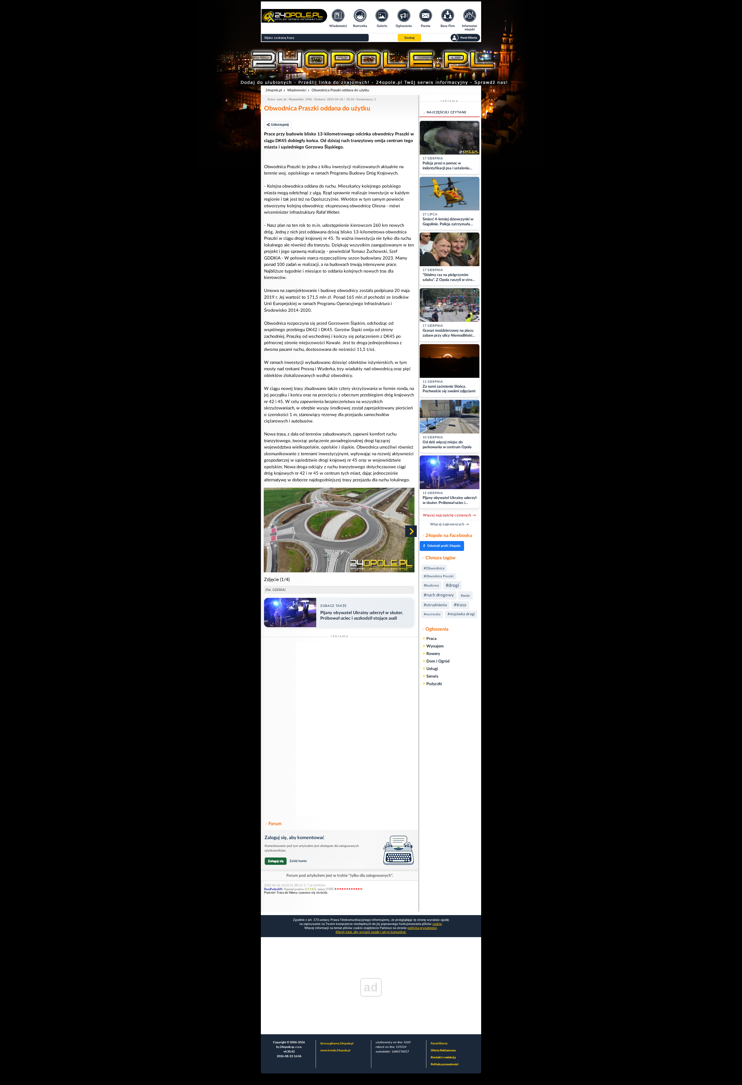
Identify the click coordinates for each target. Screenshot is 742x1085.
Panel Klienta (439, 1043)
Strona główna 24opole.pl (336, 1043)
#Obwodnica (434, 568)
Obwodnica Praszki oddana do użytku (340, 90)
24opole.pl (273, 90)
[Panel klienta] (465, 37)
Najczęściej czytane (446, 112)
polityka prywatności (422, 928)
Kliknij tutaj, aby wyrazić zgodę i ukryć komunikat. (371, 932)
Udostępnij (280, 125)
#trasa (460, 605)
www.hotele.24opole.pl (335, 1050)
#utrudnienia (435, 605)
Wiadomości (296, 90)
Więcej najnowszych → (449, 524)
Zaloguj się (275, 861)
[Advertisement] (339, 730)
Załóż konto (298, 861)
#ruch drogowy (439, 595)
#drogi (452, 585)
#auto (465, 595)
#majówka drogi (461, 614)
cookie (437, 924)
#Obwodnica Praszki (439, 576)
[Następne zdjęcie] (411, 531)
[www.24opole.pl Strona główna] (294, 20)
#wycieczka (432, 614)
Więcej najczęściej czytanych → (449, 515)
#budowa (431, 585)
